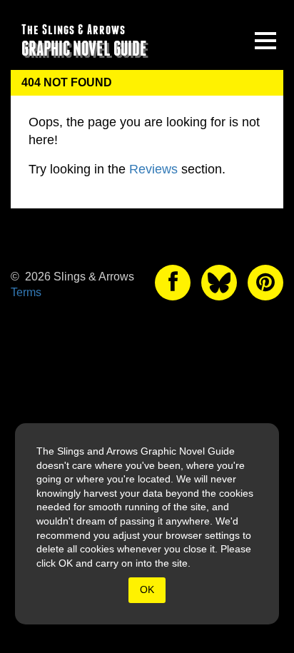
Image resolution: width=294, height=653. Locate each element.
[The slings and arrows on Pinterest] (265, 282)
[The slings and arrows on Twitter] (219, 282)
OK (147, 589)
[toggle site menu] (265, 41)
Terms (26, 292)
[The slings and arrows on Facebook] (173, 282)
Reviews (153, 169)
